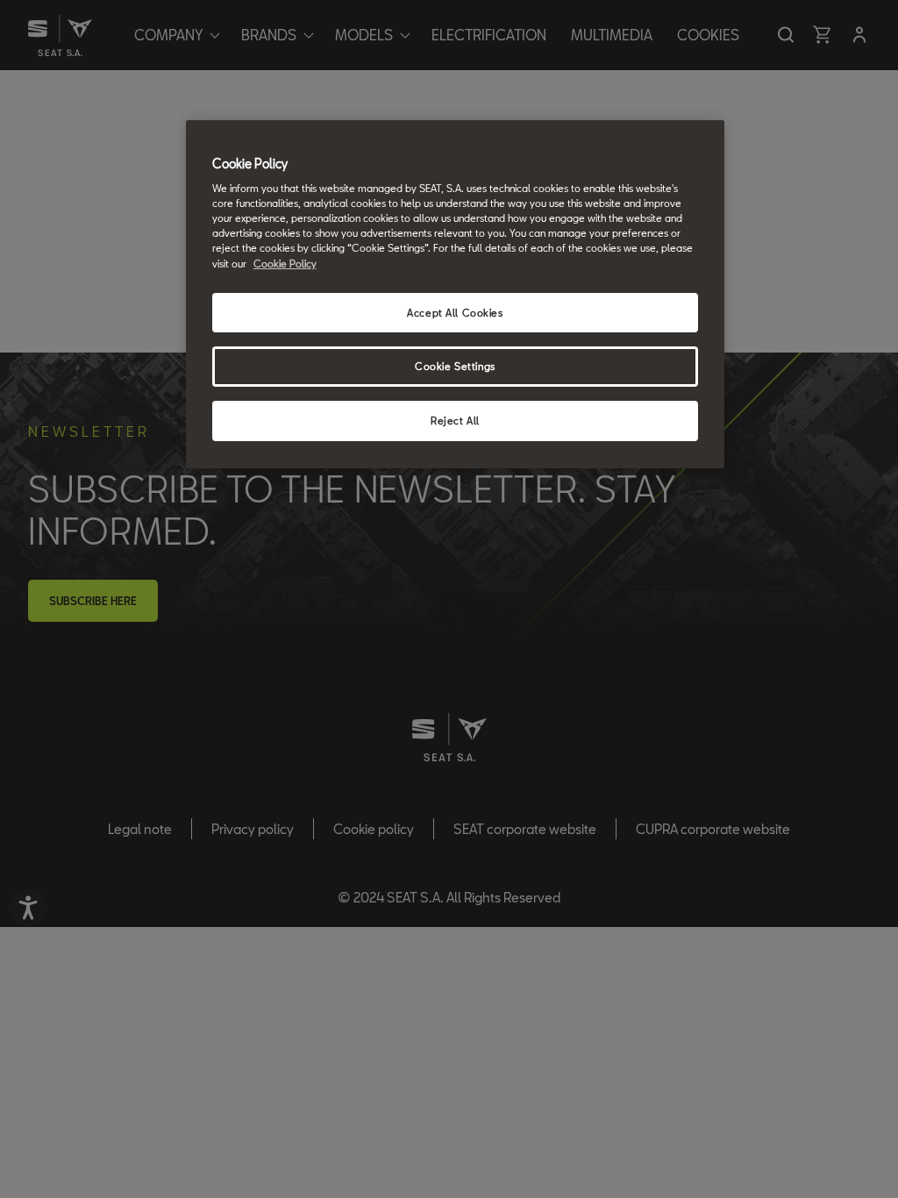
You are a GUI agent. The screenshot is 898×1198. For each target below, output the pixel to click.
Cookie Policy (285, 263)
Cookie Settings (455, 366)
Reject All (455, 420)
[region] (455, 294)
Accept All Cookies (454, 312)
